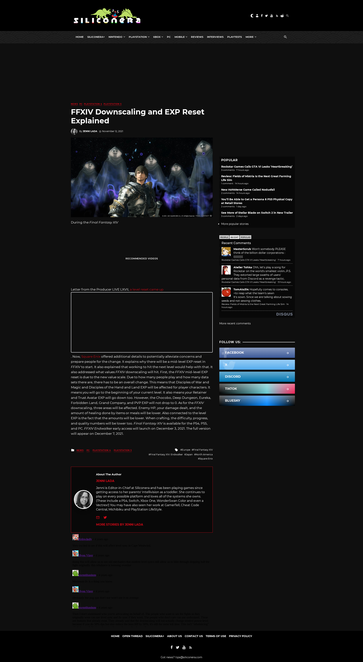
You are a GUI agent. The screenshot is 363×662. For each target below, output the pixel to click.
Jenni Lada (90, 131)
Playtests (234, 36)
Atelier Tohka (242, 267)
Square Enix (91, 356)
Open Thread (132, 636)
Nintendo (115, 36)
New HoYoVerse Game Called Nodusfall (248, 189)
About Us (174, 636)
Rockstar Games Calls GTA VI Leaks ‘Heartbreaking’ (256, 166)
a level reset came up (146, 289)
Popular (245, 237)
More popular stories (235, 224)
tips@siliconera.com (188, 657)
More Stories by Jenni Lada (119, 524)
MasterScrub (242, 249)
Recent (234, 237)
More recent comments (235, 323)
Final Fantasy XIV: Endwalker (166, 454)
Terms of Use (216, 636)
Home (80, 36)
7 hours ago (284, 260)
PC (169, 36)
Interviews (215, 36)
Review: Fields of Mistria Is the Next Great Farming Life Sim (253, 304)
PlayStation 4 (93, 104)
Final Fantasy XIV (203, 449)
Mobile (180, 36)
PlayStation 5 (113, 104)
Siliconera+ (96, 36)
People (224, 237)
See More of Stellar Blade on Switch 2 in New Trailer (257, 212)
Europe (186, 449)
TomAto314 (241, 289)
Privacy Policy (240, 636)
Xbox (157, 36)
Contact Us (194, 636)
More (250, 36)
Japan (189, 454)
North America (204, 454)
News (74, 104)
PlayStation (138, 36)
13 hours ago (284, 282)
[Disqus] (142, 580)
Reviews (197, 36)
